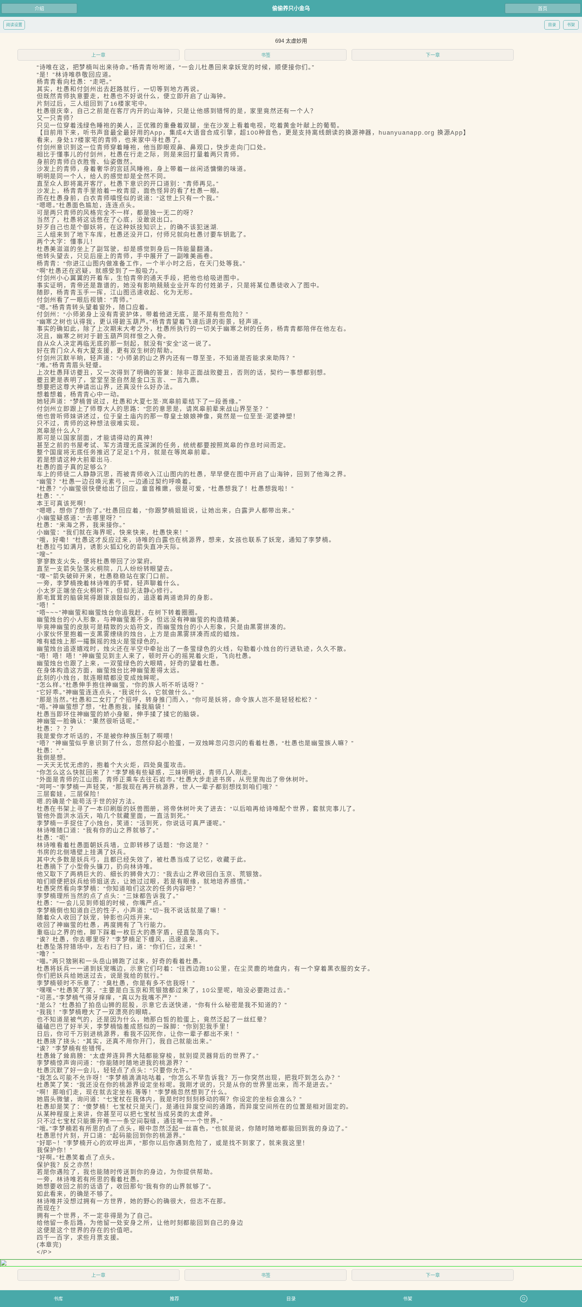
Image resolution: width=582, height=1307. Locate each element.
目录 (552, 25)
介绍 (39, 8)
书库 (58, 1298)
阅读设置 (14, 25)
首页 (542, 8)
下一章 (433, 55)
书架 (571, 25)
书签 (265, 55)
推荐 (174, 1298)
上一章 (98, 55)
